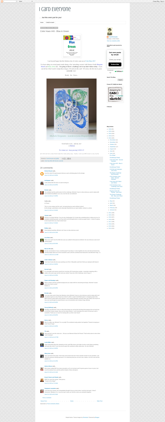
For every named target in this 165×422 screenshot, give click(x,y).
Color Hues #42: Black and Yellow (115, 182)
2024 (110, 133)
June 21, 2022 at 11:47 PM (51, 337)
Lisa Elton (47, 237)
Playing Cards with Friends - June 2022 (116, 191)
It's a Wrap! (112, 155)
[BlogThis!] (65, 159)
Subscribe (115, 64)
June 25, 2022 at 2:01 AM (51, 372)
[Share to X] (66, 159)
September (113, 146)
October (112, 144)
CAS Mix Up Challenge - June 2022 (116, 170)
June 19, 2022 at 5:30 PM (51, 185)
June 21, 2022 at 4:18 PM (51, 326)
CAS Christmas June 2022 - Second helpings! (115, 178)
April (111, 203)
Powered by (110, 71)
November (113, 142)
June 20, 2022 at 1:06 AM (51, 210)
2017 (110, 221)
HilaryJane (47, 353)
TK (45, 331)
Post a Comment (47, 397)
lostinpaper (47, 180)
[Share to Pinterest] (70, 159)
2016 (110, 224)
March (111, 205)
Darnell (46, 269)
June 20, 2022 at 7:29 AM (51, 223)
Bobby (46, 228)
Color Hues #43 (48, 160)
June (111, 153)
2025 (110, 131)
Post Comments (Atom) (53, 403)
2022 (110, 138)
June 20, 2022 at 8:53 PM (51, 288)
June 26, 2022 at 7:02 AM (51, 383)
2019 (110, 217)
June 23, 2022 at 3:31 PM (51, 361)
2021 (110, 212)
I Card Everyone (55, 9)
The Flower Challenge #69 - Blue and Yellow (116, 195)
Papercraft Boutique (49, 280)
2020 (110, 215)
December (113, 140)
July (111, 151)
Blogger (97, 417)
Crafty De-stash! (50, 22)
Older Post (99, 401)
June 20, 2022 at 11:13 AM (51, 254)
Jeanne (46, 215)
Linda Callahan (48, 259)
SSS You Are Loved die (57, 160)
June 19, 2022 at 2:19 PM (51, 175)
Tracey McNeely (48, 307)
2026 (110, 129)
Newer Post (44, 401)
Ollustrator (85, 417)
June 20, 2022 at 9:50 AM (51, 243)
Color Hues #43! (90, 61)
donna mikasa (48, 366)
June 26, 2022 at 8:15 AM (51, 394)
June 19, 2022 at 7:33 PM (51, 196)
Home (41, 22)
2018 (110, 219)
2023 (110, 135)
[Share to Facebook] (68, 159)
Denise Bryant (48, 171)
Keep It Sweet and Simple (51, 377)
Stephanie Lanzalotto (50, 388)
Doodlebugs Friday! (115, 157)
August (112, 149)
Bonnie (46, 190)
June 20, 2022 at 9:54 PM (51, 302)
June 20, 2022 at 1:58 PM (51, 264)
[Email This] (63, 159)
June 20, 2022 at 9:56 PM (51, 315)
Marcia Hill (47, 248)
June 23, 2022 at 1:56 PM (51, 348)
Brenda (46, 293)
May (111, 201)
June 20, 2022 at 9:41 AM (51, 232)
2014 (110, 228)
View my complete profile (113, 41)
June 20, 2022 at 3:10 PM (51, 275)
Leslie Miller (47, 342)
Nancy (46, 320)
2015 (110, 226)
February (112, 207)
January (112, 210)
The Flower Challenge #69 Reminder (115, 173)
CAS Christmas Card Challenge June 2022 (116, 185)
